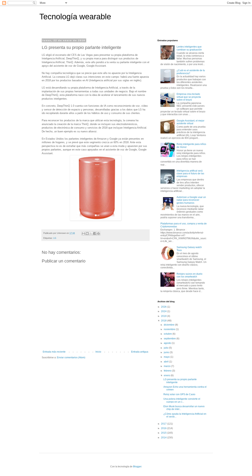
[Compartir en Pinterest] (98, 233)
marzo (167, 366)
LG (54, 238)
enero (167, 375)
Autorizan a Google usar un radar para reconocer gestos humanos (191, 200)
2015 (164, 432)
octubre (168, 333)
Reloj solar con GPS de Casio (179, 394)
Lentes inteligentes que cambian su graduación (189, 48)
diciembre (169, 324)
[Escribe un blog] (87, 233)
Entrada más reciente (54, 351)
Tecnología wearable (75, 16)
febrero (168, 370)
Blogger (137, 466)
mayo (167, 357)
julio (166, 347)
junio (167, 352)
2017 (164, 423)
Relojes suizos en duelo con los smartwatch (189, 275)
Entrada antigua (139, 351)
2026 (164, 306)
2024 (164, 311)
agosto (168, 343)
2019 (164, 316)
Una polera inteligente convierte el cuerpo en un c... (181, 400)
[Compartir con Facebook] (95, 233)
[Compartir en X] (91, 233)
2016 (164, 428)
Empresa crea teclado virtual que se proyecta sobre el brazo (189, 97)
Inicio (98, 351)
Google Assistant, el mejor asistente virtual (190, 122)
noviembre (170, 329)
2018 (164, 320)
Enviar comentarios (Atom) (71, 357)
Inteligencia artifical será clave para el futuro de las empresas (190, 173)
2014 (164, 437)
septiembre (170, 338)
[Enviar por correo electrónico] (83, 233)
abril (166, 361)
